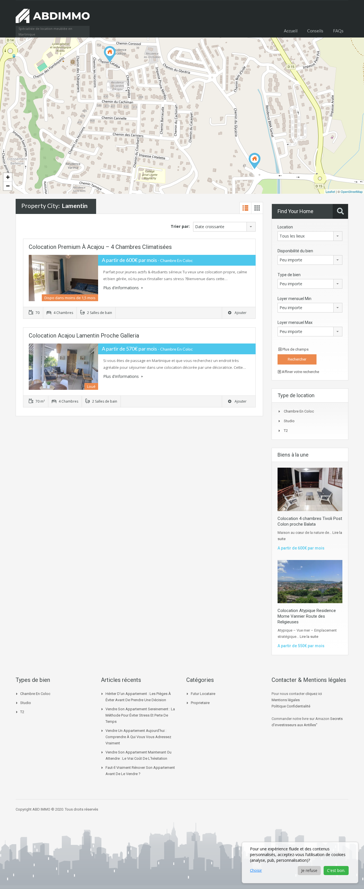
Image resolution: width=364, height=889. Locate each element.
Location (285, 227)
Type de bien (289, 274)
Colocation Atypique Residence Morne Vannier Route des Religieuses (307, 616)
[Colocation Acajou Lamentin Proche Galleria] (254, 161)
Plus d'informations (121, 287)
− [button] (8, 186)
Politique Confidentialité (291, 706)
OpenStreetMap (352, 191)
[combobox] (224, 227)
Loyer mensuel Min (294, 298)
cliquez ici (313, 694)
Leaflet (330, 191)
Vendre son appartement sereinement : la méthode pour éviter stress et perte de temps (140, 715)
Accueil (290, 30)
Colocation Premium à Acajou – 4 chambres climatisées (100, 246)
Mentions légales (286, 700)
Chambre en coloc (299, 411)
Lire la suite (309, 636)
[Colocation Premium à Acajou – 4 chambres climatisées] (110, 54)
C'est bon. (336, 870)
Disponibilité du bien (295, 251)
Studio (289, 421)
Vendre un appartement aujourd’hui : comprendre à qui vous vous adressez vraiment (138, 736)
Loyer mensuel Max (295, 322)
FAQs (338, 30)
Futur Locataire (203, 694)
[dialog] (300, 862)
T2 (286, 430)
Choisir (256, 870)
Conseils (315, 30)
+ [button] (8, 177)
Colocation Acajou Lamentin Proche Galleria (84, 335)
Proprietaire (200, 703)
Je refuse (309, 870)
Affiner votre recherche (300, 372)
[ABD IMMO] (53, 19)
